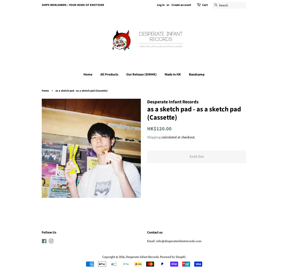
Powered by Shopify (173, 257)
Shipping (154, 137)
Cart (205, 5)
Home (87, 74)
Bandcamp (197, 74)
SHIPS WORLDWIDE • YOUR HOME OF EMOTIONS (73, 5)
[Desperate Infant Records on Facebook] (44, 242)
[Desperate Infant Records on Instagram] (51, 242)
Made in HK (173, 74)
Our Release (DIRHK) (141, 74)
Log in (161, 5)
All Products (109, 74)
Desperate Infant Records (142, 257)
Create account (181, 5)
